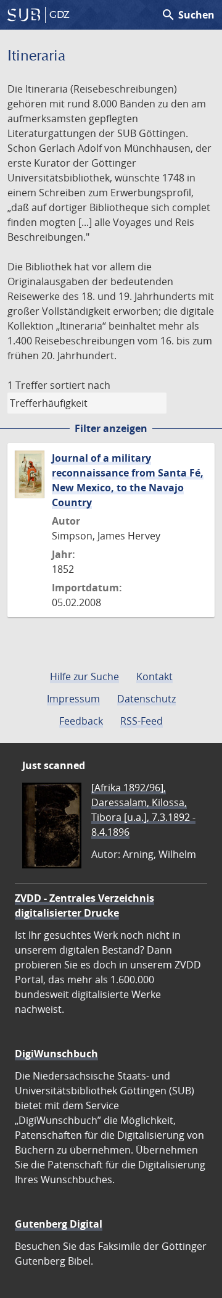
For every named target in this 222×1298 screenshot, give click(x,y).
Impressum (73, 698)
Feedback (81, 721)
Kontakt (154, 676)
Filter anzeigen (111, 428)
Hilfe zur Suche (84, 676)
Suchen (188, 14)
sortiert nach (80, 385)
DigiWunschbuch (56, 1053)
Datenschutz (146, 698)
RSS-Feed (141, 721)
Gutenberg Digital (58, 1224)
